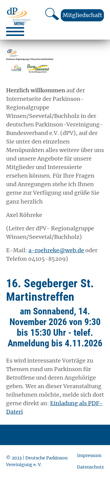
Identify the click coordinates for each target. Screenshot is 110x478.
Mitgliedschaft (82, 15)
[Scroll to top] (95, 463)
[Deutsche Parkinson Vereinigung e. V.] (18, 15)
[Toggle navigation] (15, 29)
